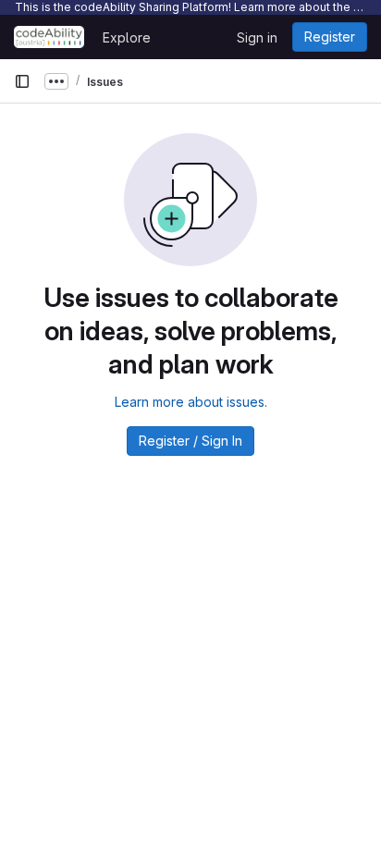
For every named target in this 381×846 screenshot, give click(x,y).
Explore (127, 37)
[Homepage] (49, 37)
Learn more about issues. (191, 402)
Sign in (257, 37)
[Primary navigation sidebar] (22, 81)
